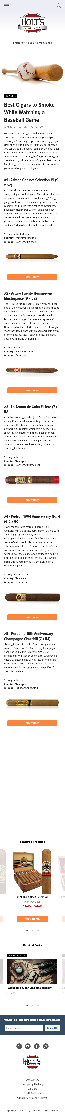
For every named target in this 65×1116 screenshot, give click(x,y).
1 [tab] (27, 930)
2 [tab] (32, 930)
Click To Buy (32, 919)
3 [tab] (37, 930)
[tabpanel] (32, 885)
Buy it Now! (33, 276)
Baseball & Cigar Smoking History (30, 988)
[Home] (32, 23)
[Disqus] (32, 783)
